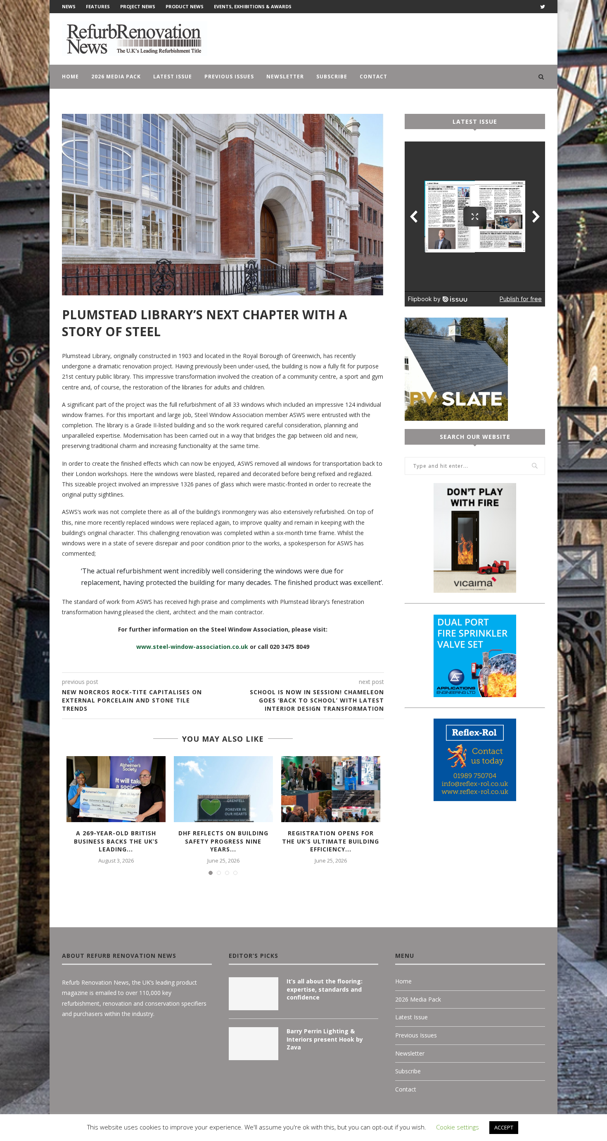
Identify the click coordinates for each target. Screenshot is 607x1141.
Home (70, 76)
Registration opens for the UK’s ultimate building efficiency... (330, 841)
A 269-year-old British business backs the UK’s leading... (116, 841)
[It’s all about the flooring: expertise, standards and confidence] (253, 993)
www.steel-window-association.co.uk (192, 647)
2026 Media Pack (116, 76)
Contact (373, 76)
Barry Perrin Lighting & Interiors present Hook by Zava (325, 1039)
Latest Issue (172, 76)
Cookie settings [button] (457, 1127)
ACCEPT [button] (503, 1127)
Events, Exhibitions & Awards (253, 6)
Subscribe (331, 76)
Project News (137, 6)
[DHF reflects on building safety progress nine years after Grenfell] (223, 789)
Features (98, 6)
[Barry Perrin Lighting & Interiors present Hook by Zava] (253, 1043)
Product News (185, 6)
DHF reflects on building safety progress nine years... (223, 841)
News (69, 6)
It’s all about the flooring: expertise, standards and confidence (325, 989)
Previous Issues (229, 76)
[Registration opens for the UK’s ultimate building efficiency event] (330, 789)
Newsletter (285, 76)
